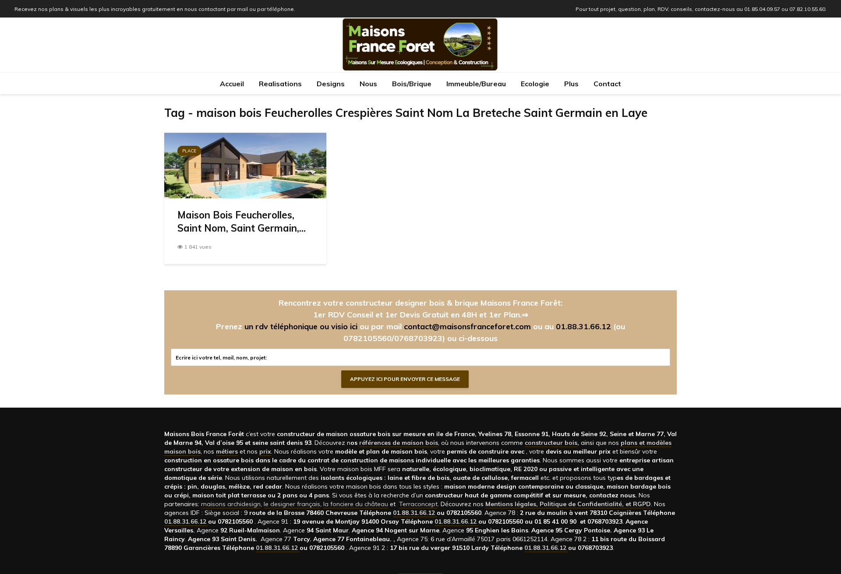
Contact (607, 83)
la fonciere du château (355, 504)
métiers (227, 451)
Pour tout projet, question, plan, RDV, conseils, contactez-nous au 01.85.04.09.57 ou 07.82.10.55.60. (701, 9)
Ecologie (535, 83)
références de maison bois (398, 443)
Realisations (280, 83)
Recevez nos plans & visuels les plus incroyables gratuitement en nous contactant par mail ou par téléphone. (154, 9)
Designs (331, 83)
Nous (368, 83)
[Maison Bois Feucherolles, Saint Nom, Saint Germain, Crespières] (245, 164)
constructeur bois (551, 443)
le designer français (292, 504)
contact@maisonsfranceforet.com (467, 326)
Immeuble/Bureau (476, 83)
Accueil (232, 83)
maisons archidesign (231, 504)
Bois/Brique (411, 83)
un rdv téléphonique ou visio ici (300, 326)
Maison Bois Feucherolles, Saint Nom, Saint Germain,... (241, 221)
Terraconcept (418, 504)
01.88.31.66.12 (583, 326)
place (189, 151)
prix (265, 451)
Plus (571, 83)
